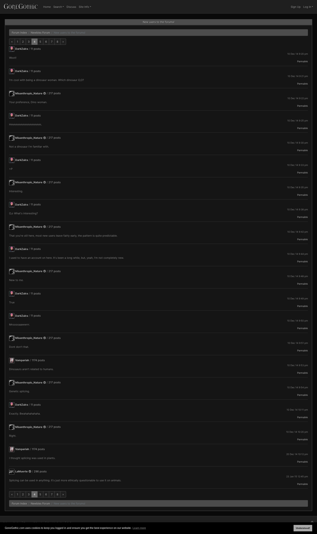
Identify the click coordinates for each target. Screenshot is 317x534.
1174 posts (38, 360)
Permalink (302, 61)
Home (47, 6)
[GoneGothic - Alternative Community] (21, 6)
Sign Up (296, 6)
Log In (307, 6)
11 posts (36, 48)
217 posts (55, 93)
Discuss (71, 6)
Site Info (84, 6)
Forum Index (19, 32)
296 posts (40, 471)
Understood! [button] (303, 528)
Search (57, 6)
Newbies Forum (40, 32)
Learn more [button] (139, 528)
